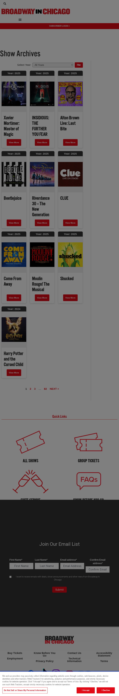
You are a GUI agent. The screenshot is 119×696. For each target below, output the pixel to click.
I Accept (85, 690)
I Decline (106, 690)
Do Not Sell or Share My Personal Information (25, 690)
